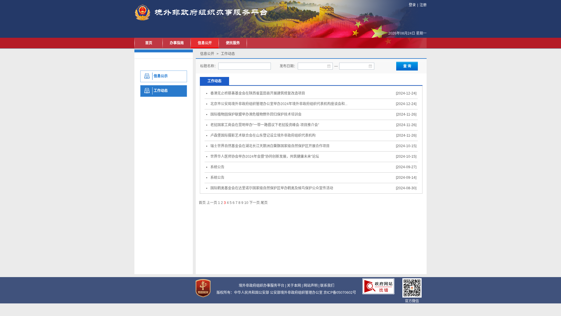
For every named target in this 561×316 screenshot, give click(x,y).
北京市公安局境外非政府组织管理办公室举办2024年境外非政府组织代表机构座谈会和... (278, 104)
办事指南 (177, 43)
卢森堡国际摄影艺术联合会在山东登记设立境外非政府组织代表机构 (262, 135)
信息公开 (205, 43)
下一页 (254, 203)
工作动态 (214, 81)
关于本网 (294, 286)
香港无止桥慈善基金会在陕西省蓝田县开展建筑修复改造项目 (257, 93)
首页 (148, 43)
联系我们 (327, 286)
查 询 (407, 66)
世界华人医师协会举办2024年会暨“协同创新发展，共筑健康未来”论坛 (264, 156)
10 (246, 203)
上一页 (212, 203)
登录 (412, 5)
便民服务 (233, 43)
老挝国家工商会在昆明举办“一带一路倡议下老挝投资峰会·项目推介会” (264, 125)
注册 (423, 5)
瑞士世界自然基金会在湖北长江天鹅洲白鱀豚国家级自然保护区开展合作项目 (269, 146)
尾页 (264, 203)
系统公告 (216, 167)
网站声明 (311, 286)
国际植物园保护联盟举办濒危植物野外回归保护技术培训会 (255, 114)
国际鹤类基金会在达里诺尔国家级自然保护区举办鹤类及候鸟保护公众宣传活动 (271, 188)
